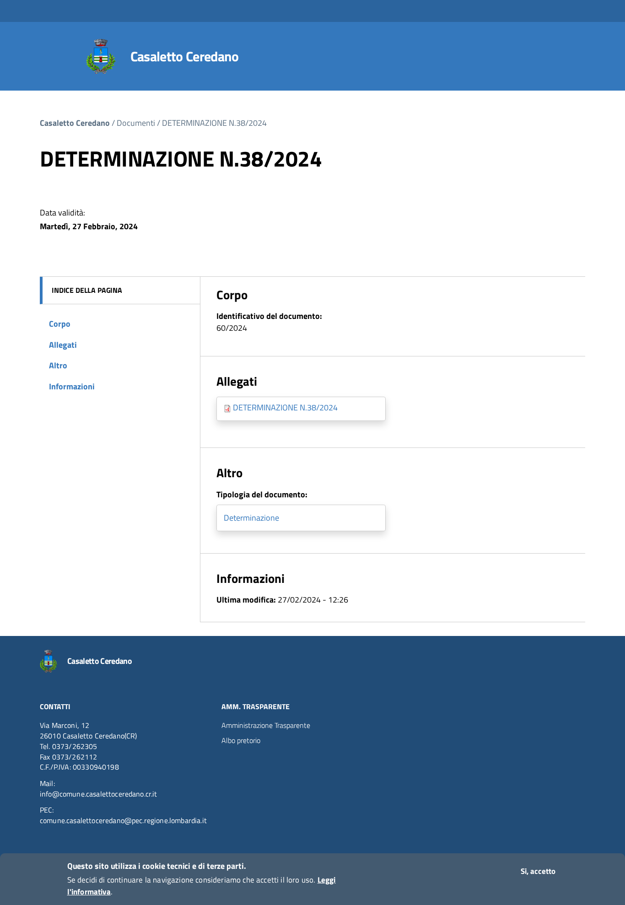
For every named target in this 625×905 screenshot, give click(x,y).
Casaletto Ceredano (184, 56)
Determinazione (251, 518)
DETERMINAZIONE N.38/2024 (214, 123)
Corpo (59, 324)
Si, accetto (538, 871)
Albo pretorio (240, 740)
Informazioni (72, 386)
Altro (58, 365)
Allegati (63, 345)
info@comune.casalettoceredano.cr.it (98, 793)
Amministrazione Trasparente (265, 725)
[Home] (101, 56)
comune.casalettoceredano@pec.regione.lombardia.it (123, 820)
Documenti (136, 123)
